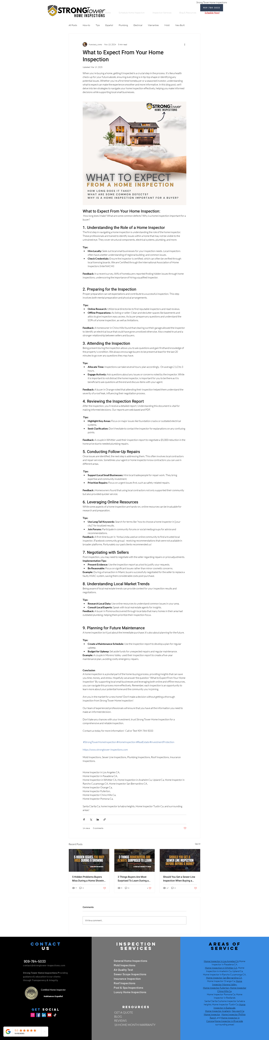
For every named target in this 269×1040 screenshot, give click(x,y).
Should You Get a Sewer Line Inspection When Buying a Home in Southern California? (179, 879)
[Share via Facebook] (84, 819)
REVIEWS (120, 1020)
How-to (86, 25)
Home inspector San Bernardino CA (224, 977)
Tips (98, 25)
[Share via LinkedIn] (97, 819)
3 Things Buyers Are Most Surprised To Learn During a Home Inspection (133, 879)
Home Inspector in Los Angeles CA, (221, 961)
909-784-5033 (34, 961)
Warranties (153, 25)
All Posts (73, 25)
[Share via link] (104, 819)
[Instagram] (33, 1015)
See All (197, 844)
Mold (167, 25)
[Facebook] (38, 1015)
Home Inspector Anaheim (218, 1011)
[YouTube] (49, 1015)
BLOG (118, 1016)
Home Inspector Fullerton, (216, 987)
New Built (180, 25)
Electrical (138, 25)
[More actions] (184, 44)
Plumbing (123, 25)
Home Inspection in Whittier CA (221, 967)
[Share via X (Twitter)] (91, 819)
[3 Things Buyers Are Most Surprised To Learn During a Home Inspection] (134, 860)
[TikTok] (55, 1015)
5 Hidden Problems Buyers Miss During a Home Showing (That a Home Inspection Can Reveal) (88, 879)
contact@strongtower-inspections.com (44, 965)
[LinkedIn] (44, 1015)
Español (109, 25)
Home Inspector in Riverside (228, 1021)
